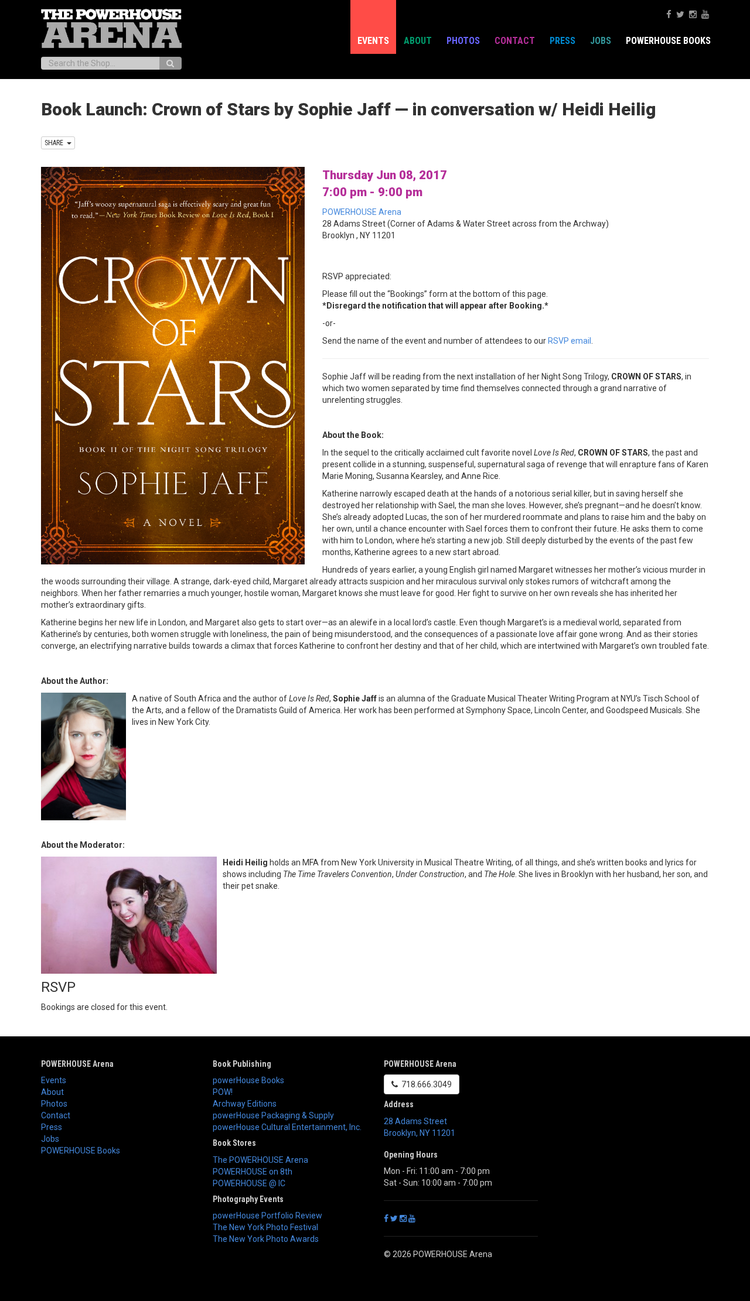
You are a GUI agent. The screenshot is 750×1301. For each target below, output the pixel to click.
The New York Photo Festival (265, 1227)
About (418, 40)
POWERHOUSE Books (80, 1150)
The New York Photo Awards (266, 1239)
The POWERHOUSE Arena (260, 1160)
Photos (463, 40)
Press (562, 40)
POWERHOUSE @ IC (249, 1183)
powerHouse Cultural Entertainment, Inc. (287, 1127)
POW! (223, 1092)
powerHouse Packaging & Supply (273, 1115)
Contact (515, 40)
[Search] (170, 63)
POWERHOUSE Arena (361, 212)
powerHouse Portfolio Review (267, 1215)
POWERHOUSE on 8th (252, 1171)
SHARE (56, 143)
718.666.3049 (425, 1084)
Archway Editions (245, 1103)
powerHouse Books (248, 1080)
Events (373, 40)
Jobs (600, 40)
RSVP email (569, 340)
